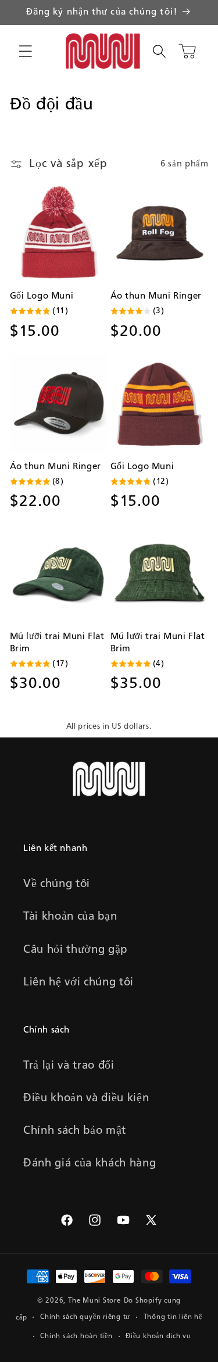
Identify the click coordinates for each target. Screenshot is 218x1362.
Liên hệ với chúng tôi (78, 982)
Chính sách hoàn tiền (76, 1336)
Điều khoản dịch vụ (158, 1336)
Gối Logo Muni (42, 296)
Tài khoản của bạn (70, 917)
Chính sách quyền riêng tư (85, 1317)
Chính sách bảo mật (74, 1131)
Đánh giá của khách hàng (89, 1163)
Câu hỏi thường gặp (75, 950)
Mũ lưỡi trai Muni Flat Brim (57, 643)
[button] (25, 51)
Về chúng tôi (56, 884)
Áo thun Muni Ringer (156, 296)
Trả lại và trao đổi (69, 1066)
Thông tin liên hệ (173, 1317)
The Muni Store (94, 1300)
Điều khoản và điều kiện (86, 1098)
